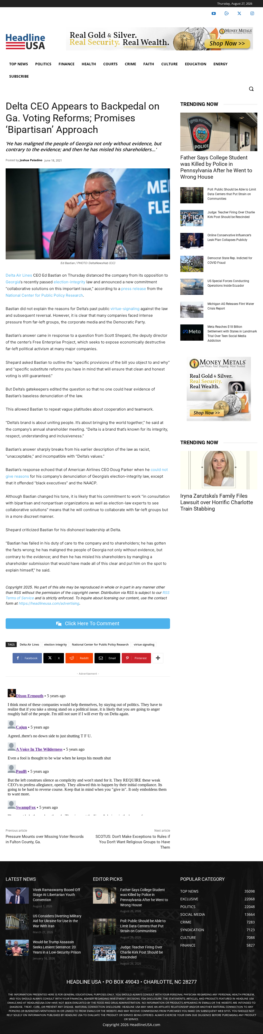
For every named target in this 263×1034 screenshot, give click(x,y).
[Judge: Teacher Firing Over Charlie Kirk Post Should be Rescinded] (191, 218)
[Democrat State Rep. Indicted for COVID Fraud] (191, 264)
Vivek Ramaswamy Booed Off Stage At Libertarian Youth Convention (56, 895)
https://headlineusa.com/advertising (49, 603)
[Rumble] (226, 13)
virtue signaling (144, 644)
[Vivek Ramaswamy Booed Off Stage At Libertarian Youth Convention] (17, 895)
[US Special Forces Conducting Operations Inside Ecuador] (191, 287)
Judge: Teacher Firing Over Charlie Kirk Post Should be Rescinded (141, 952)
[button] (251, 89)
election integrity (55, 644)
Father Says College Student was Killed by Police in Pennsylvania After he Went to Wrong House (216, 167)
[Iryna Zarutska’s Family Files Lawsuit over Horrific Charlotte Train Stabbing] (218, 470)
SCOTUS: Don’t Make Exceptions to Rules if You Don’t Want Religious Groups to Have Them (133, 842)
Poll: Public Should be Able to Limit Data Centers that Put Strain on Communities (232, 194)
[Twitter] (239, 13)
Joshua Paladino (31, 160)
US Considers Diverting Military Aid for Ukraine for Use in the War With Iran (57, 921)
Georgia (13, 281)
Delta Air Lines (19, 275)
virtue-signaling (124, 308)
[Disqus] (88, 751)
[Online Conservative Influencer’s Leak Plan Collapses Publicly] (191, 241)
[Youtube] (214, 13)
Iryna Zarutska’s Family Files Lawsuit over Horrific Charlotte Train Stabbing (216, 502)
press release (133, 288)
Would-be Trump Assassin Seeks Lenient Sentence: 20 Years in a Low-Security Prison (57, 947)
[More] (158, 658)
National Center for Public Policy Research (44, 295)
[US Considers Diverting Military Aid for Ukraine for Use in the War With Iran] (17, 922)
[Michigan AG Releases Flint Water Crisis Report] (191, 310)
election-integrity (69, 281)
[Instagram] (252, 13)
